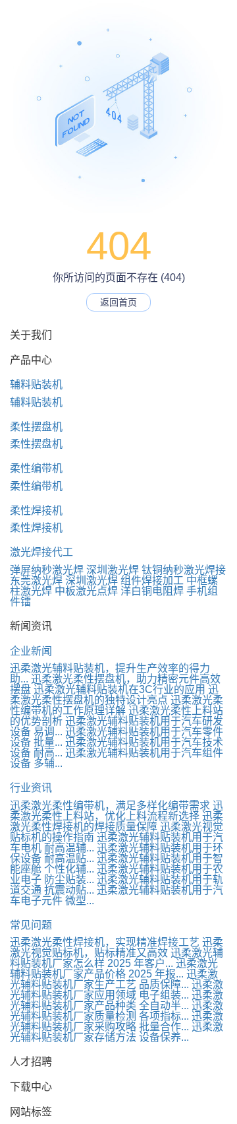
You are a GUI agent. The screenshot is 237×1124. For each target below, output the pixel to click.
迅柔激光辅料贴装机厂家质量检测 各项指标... (116, 1011)
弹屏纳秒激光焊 (47, 570)
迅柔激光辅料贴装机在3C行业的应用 (119, 689)
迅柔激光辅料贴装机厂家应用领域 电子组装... (116, 990)
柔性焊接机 (36, 510)
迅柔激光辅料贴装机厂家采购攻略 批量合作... (116, 1021)
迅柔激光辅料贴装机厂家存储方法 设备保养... (116, 1032)
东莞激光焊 (36, 580)
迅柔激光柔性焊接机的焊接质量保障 (116, 821)
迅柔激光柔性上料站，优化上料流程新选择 (116, 811)
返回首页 (118, 302)
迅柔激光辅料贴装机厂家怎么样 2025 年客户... (116, 958)
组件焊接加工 (152, 580)
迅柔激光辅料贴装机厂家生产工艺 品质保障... (114, 979)
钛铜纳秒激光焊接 (184, 570)
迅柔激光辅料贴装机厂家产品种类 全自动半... (116, 1000)
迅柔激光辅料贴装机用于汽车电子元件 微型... (116, 895)
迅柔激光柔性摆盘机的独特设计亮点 (114, 695)
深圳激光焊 (112, 570)
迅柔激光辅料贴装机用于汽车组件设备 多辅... (116, 758)
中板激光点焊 (86, 591)
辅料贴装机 (36, 384)
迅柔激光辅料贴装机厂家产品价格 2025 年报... (114, 968)
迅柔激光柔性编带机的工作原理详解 (116, 705)
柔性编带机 (36, 468)
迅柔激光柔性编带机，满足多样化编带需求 (110, 805)
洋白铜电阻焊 (152, 591)
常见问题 (31, 925)
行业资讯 (31, 787)
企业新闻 (31, 651)
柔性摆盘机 (36, 426)
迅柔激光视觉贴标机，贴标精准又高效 (116, 947)
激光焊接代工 (41, 552)
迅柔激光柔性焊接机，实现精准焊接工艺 (104, 942)
